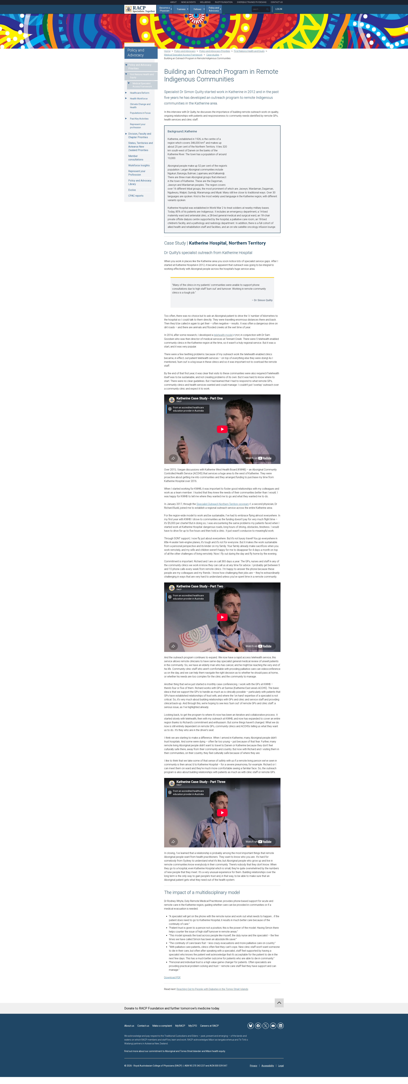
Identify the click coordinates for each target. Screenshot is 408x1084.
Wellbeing (205, 2)
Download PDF (172, 977)
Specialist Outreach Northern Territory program (223, 504)
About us (129, 1025)
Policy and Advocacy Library (139, 182)
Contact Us (277, 2)
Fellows (197, 9)
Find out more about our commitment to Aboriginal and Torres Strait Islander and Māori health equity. (175, 1051)
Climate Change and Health (140, 106)
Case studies (212, 55)
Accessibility (268, 1065)
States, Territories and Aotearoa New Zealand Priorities (140, 146)
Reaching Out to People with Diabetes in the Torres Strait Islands (212, 989)
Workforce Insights (139, 165)
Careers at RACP (209, 1025)
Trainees (181, 9)
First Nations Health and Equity (142, 76)
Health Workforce (139, 98)
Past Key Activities (139, 118)
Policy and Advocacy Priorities (139, 66)
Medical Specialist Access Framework (142, 85)
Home (167, 51)
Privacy (253, 1065)
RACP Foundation (224, 2)
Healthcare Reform (139, 93)
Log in (279, 9)
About (173, 2)
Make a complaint (162, 1025)
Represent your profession (138, 126)
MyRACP (180, 1025)
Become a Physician (165, 9)
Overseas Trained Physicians (251, 2)
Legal (281, 1065)
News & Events (188, 2)
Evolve (132, 190)
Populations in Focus (140, 113)
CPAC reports (135, 195)
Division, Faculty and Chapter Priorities (139, 135)
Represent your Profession (136, 173)
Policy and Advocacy (214, 9)
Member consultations (135, 158)
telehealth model (223, 334)
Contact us (143, 1025)
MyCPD (192, 1025)
